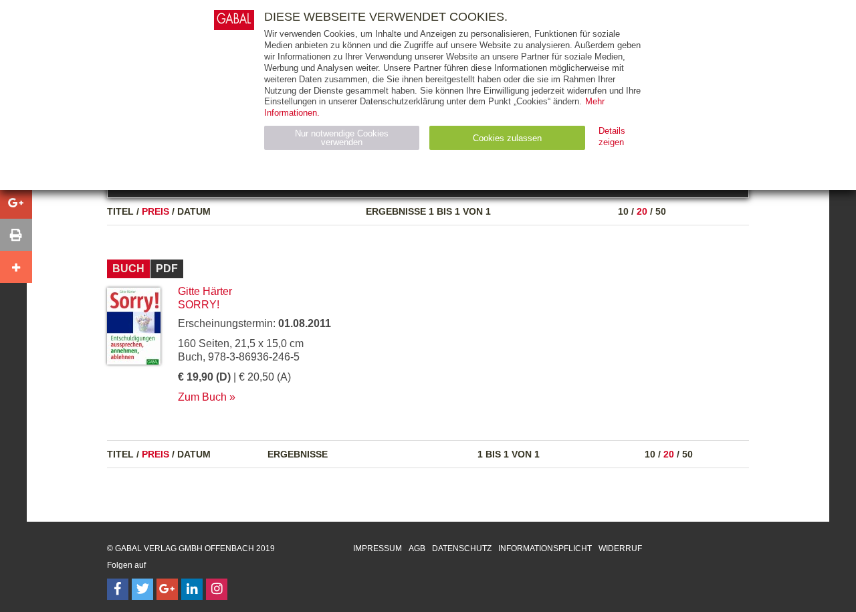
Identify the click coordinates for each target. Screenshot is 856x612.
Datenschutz (462, 548)
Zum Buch (202, 397)
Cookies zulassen (507, 138)
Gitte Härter (205, 291)
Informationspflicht (545, 548)
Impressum (377, 548)
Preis (155, 211)
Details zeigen (612, 136)
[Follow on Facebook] (117, 589)
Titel (120, 211)
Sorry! (198, 304)
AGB (417, 548)
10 (623, 211)
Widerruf (620, 548)
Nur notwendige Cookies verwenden (342, 137)
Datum (194, 211)
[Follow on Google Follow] (167, 589)
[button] (16, 203)
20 (642, 211)
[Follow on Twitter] (142, 589)
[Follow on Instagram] (216, 589)
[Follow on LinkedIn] (192, 589)
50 (660, 211)
